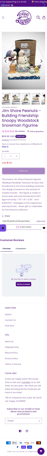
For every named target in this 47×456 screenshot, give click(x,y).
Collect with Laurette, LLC (19, 451)
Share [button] (7, 216)
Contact (26, 382)
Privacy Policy (11, 358)
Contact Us (10, 320)
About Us (9, 341)
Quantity (5, 151)
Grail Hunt (9, 325)
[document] (23, 61)
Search (8, 314)
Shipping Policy (12, 347)
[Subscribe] (39, 421)
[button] (3, 5)
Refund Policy (11, 353)
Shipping (5, 140)
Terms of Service (13, 364)
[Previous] (6, 61)
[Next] (41, 61)
